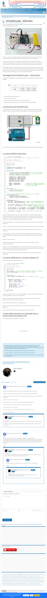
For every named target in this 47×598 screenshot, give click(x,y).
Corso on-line (15, 9)
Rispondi (29, 386)
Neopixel (21, 580)
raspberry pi (9, 583)
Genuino (38, 577)
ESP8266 (25, 577)
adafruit (17, 574)
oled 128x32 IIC (34, 580)
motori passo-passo (5, 580)
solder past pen (4, 584)
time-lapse (21, 584)
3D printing (13, 574)
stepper (15, 584)
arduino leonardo (27, 574)
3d (2, 574)
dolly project (19, 577)
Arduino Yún (34, 574)
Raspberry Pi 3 (13, 583)
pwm (2, 583)
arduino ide (23, 574)
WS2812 (37, 584)
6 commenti (6, 382)
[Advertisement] (10, 535)
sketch (37, 583)
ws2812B (39, 584)
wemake (30, 584)
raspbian (17, 583)
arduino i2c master (7, 361)
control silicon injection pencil (5, 577)
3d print (5, 574)
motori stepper (10, 580)
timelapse (24, 584)
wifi (34, 584)
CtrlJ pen (11, 577)
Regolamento (29, 9)
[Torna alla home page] (23, 4)
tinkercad (27, 584)
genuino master (11, 363)
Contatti (35, 9)
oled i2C (37, 580)
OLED (27, 580)
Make (17, 22)
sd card (29, 583)
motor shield (14, 580)
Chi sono (3, 9)
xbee (41, 584)
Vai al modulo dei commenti (39, 382)
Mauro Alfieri (9, 22)
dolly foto (13, 577)
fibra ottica (28, 577)
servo (31, 583)
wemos (33, 584)
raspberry (5, 583)
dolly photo (16, 577)
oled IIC (39, 580)
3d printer (10, 574)
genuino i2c (5, 363)
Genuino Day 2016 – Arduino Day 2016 (36, 17)
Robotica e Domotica (21, 22)
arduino (19, 574)
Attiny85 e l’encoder (24, 24)
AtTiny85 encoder (6, 362)
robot (21, 583)
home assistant (41, 577)
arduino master (15, 361)
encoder (23, 577)
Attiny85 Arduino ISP (26, 361)
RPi (25, 583)
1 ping (14, 382)
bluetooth (43, 574)
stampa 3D (7, 584)
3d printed (7, 574)
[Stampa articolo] (44, 23)
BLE (40, 574)
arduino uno (30, 574)
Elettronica (14, 22)
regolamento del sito (22, 350)
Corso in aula (22, 9)
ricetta (19, 583)
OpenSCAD (42, 580)
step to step (18, 584)
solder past (39, 583)
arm (36, 574)
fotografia (31, 577)
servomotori (33, 583)
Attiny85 (19, 361)
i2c (43, 577)
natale (18, 580)
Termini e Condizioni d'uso (18, 352)
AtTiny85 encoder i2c (14, 362)
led (26, 578)
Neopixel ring (24, 580)
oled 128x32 (30, 580)
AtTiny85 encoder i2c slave (24, 362)
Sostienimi (8, 9)
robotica (24, 583)
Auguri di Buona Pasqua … (8, 17)
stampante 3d (11, 584)
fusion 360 (34, 577)
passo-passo (4, 581)
